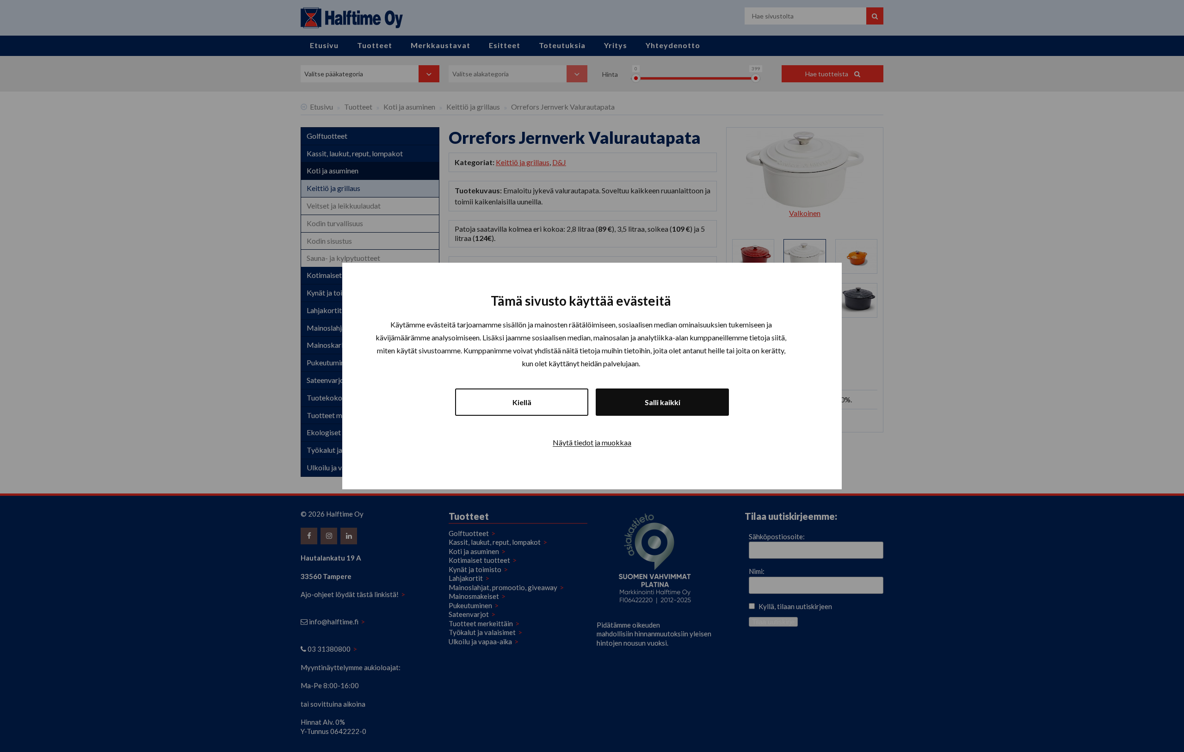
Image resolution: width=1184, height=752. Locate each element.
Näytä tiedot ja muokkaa (592, 442)
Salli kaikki (662, 402)
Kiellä (521, 402)
